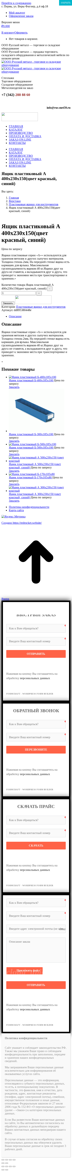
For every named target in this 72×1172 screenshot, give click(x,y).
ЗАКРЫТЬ (66, 2)
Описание (15, 316)
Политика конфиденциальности (29, 507)
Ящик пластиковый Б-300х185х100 (31, 434)
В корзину (7, 32)
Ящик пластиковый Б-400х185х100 (31, 380)
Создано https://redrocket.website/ (21, 522)
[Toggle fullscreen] (10, 1166)
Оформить (21, 32)
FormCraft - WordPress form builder (29, 694)
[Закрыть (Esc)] (2, 1159)
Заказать (8, 303)
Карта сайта (16, 510)
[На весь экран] (10, 1159)
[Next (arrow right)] (6, 1169)
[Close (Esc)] (2, 1166)
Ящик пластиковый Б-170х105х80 (30, 477)
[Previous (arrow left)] (2, 1169)
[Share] (6, 1166)
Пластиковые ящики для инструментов (41, 306)
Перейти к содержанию (16, 3)
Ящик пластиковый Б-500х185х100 (31, 447)
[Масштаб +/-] (14, 1159)
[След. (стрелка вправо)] (6, 1163)
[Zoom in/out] (14, 1166)
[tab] (40, 316)
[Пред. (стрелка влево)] (2, 1163)
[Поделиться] (6, 1159)
